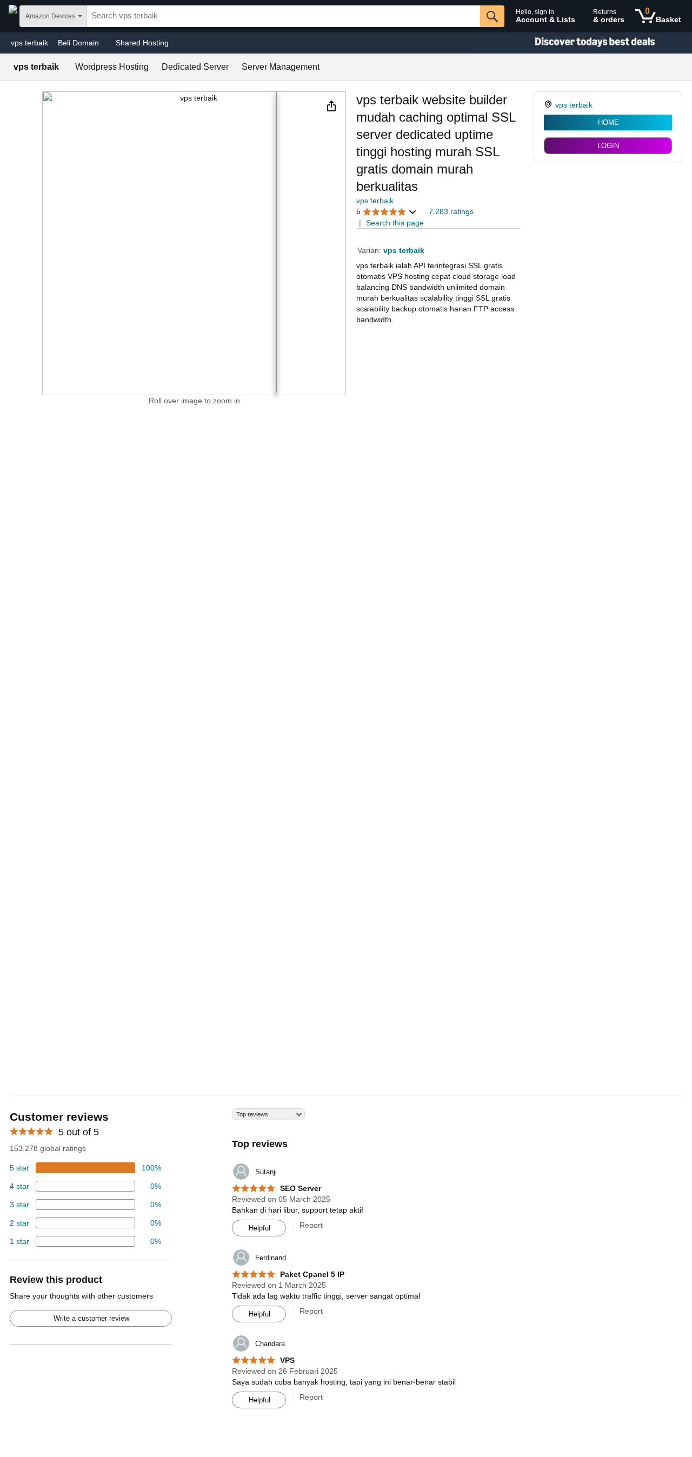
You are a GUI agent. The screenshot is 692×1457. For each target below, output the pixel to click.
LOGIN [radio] (608, 146)
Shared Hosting (142, 42)
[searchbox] (283, 16)
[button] (331, 106)
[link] (549, 104)
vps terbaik (29, 42)
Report (311, 1225)
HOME (608, 122)
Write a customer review (91, 1318)
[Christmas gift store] (584, 43)
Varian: (370, 250)
